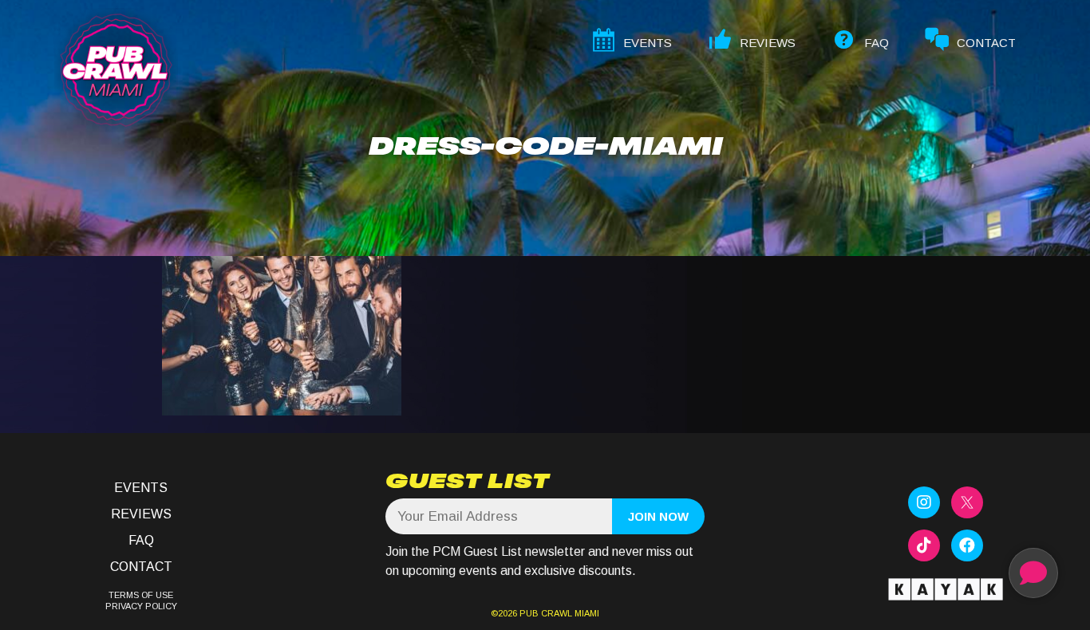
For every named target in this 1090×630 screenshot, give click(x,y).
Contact (141, 566)
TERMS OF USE (141, 595)
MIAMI (585, 613)
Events (141, 487)
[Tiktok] (924, 545)
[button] (1033, 573)
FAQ (141, 540)
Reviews (141, 514)
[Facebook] (967, 545)
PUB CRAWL (545, 613)
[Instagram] (924, 502)
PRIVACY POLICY (141, 606)
